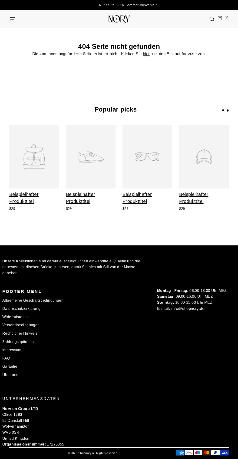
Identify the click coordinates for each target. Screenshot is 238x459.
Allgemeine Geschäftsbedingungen (32, 300)
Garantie (9, 366)
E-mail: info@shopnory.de (180, 308)
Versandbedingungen (21, 325)
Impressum (11, 350)
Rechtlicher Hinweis (19, 333)
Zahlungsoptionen (18, 342)
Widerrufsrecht (15, 317)
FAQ (6, 358)
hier (146, 54)
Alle (225, 110)
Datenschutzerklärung (21, 308)
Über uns (10, 375)
